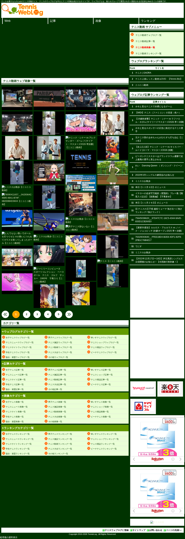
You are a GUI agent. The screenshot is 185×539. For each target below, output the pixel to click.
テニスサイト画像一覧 (16, 412)
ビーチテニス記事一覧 (101, 384)
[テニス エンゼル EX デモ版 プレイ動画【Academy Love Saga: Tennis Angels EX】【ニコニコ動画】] (17, 257)
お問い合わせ (155, 530)
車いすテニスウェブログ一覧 (104, 337)
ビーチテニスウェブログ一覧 (104, 352)
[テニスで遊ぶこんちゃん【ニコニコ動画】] (49, 222)
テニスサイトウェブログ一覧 (19, 347)
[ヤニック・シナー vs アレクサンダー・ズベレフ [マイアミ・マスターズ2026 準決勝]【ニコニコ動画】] (81, 142)
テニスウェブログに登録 (117, 530)
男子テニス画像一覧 (57, 402)
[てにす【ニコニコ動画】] (81, 269)
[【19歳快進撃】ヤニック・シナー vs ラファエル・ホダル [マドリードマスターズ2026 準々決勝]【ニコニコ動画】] (17, 123)
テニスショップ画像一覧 (102, 407)
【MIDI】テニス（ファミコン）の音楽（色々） (158, 112)
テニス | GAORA (143, 73)
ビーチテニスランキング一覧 (104, 449)
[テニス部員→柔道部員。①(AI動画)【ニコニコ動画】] (49, 148)
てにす (138, 246)
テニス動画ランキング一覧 (60, 444)
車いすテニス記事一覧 (101, 370)
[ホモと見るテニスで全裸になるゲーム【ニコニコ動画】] (112, 98)
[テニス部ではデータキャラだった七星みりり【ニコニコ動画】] (49, 172)
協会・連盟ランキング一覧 (18, 454)
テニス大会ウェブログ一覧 (60, 352)
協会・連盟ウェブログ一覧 (18, 357)
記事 (53, 20)
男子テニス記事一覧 (57, 370)
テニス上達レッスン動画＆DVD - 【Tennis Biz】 (158, 79)
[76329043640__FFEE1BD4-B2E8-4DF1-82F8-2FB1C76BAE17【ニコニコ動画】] (81, 293)
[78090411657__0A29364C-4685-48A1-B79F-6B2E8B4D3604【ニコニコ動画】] (17, 199)
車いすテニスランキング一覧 (104, 434)
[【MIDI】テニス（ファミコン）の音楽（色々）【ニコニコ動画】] (81, 162)
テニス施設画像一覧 (57, 407)
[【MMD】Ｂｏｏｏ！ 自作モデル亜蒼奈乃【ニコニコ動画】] (112, 172)
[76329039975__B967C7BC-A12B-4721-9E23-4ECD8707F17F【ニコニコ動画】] (49, 296)
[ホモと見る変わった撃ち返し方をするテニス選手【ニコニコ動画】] (17, 219)
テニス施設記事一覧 (57, 375)
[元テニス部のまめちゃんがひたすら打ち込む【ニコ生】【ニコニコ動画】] (17, 98)
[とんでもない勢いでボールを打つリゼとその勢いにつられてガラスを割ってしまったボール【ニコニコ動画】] (17, 238)
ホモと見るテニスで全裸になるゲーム (153, 106)
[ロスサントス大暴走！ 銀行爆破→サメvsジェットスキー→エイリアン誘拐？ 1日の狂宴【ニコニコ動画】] (81, 204)
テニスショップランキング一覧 (105, 439)
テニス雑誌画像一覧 (100, 412)
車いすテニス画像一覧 (101, 402)
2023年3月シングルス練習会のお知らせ (154, 175)
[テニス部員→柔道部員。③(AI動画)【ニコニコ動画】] (112, 123)
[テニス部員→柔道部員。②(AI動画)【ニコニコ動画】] (17, 148)
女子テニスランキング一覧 (18, 434)
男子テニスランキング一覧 (60, 434)
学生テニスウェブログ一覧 (18, 352)
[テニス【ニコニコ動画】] (112, 261)
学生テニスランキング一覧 (18, 449)
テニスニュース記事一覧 (17, 375)
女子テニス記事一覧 (15, 370)
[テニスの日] (157, 522)
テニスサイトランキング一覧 (19, 444)
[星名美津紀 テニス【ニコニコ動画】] (112, 222)
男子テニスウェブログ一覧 (60, 337)
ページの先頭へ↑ (174, 530)
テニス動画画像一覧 (57, 412)
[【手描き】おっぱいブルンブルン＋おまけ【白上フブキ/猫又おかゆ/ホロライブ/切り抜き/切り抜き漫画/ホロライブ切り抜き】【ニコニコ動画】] (81, 123)
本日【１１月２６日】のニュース (151, 202)
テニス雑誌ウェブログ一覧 (103, 347)
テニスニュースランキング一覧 (20, 439)
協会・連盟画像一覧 (15, 421)
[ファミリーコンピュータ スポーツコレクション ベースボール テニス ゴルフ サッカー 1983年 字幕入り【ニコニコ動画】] (49, 275)
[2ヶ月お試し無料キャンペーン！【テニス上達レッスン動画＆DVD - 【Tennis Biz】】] (81, 183)
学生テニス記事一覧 (15, 384)
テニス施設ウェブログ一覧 (60, 342)
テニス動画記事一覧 (57, 379)
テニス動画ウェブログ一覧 (60, 347)
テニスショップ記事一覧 (102, 375)
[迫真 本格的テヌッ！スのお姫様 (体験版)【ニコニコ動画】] (17, 282)
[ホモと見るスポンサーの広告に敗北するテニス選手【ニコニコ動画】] (49, 98)
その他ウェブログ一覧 (58, 357)
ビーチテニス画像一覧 (101, 417)
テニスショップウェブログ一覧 (105, 342)
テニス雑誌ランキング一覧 (103, 444)
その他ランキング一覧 (58, 454)
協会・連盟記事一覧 (15, 389)
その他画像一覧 (55, 421)
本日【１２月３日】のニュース (150, 187)
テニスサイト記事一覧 (16, 379)
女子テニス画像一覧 (15, 402)
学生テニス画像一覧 (15, 417)
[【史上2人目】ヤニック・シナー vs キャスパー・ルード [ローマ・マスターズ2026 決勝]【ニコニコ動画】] (81, 98)
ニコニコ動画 (141, 85)
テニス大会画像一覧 (57, 417)
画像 (98, 20)
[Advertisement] (65, 51)
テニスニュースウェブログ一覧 (20, 342)
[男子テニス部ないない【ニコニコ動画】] (81, 228)
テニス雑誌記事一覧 (100, 379)
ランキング (148, 20)
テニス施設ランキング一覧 (60, 439)
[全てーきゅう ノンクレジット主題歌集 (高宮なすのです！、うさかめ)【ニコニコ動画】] (81, 244)
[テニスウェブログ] (22, 15)
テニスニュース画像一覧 (17, 407)
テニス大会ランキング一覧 (60, 449)
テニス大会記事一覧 (57, 384)
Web (7, 20)
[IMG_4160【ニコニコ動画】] (112, 148)
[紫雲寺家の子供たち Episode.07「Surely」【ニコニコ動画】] (49, 254)
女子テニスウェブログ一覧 (18, 337)
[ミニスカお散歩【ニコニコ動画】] (49, 123)
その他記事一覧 (55, 389)
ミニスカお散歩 (142, 181)
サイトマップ (138, 530)
